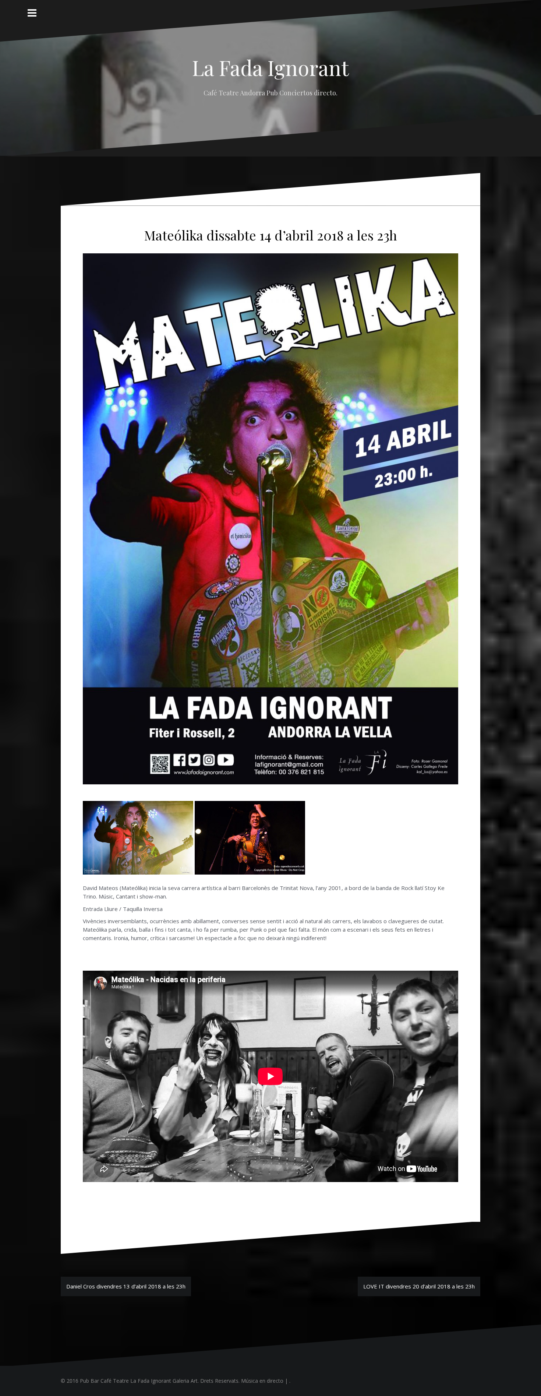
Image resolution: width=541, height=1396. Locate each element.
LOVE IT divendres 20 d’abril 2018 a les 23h (419, 1286)
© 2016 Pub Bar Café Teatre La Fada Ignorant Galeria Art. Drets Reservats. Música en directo (172, 1380)
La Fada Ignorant (270, 67)
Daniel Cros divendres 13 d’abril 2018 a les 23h (125, 1286)
